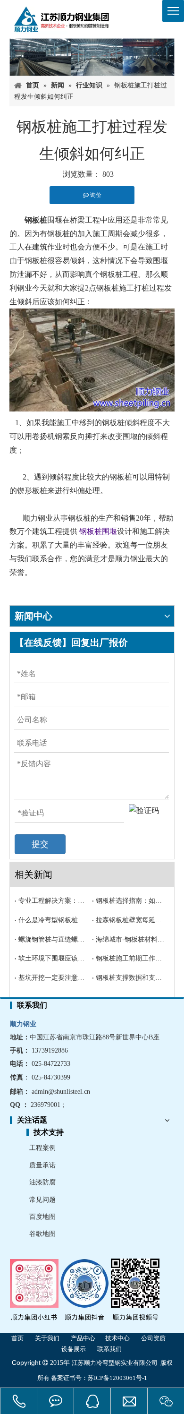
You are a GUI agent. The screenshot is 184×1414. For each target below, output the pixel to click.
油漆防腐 (42, 1182)
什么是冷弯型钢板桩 (48, 920)
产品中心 (83, 1338)
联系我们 (109, 1349)
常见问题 (42, 1199)
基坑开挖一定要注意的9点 (53, 977)
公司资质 (153, 1338)
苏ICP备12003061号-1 (117, 1377)
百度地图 (42, 1216)
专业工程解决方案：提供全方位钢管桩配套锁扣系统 (53, 900)
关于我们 (47, 1338)
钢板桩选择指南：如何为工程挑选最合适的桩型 (131, 900)
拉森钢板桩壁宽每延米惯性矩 (131, 920)
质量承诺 (42, 1165)
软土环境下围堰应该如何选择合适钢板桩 (53, 958)
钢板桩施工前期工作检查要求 (131, 958)
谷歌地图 (42, 1233)
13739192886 (50, 1050)
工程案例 (42, 1147)
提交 (40, 844)
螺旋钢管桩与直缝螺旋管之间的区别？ (53, 939)
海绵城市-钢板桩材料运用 (131, 939)
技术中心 (117, 1338)
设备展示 (73, 1349)
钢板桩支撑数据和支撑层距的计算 (131, 977)
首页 (17, 1338)
